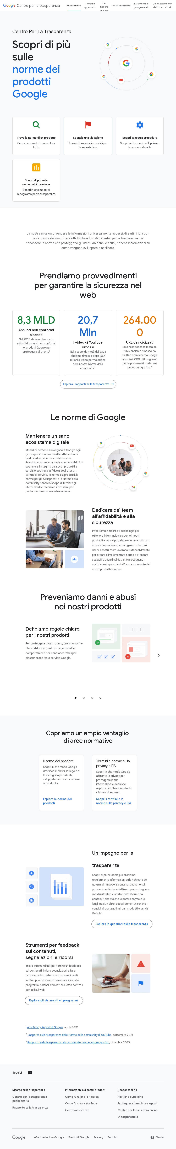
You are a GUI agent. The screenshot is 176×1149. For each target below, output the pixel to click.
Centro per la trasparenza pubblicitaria (29, 1099)
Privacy (98, 1137)
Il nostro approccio (90, 5)
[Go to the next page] (158, 655)
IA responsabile (128, 1117)
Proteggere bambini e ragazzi (137, 1103)
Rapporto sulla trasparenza (30, 1107)
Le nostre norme (104, 7)
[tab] (76, 698)
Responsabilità (121, 5)
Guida (160, 1137)
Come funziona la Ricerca (82, 1097)
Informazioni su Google (49, 1137)
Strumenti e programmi (141, 5)
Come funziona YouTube (81, 1103)
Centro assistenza (77, 1110)
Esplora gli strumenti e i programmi (54, 1000)
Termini (112, 1137)
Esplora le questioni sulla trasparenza (122, 924)
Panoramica (74, 5)
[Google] (18, 1137)
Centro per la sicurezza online (137, 1110)
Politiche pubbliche (130, 1097)
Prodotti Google (79, 1137)
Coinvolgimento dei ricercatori (162, 5)
